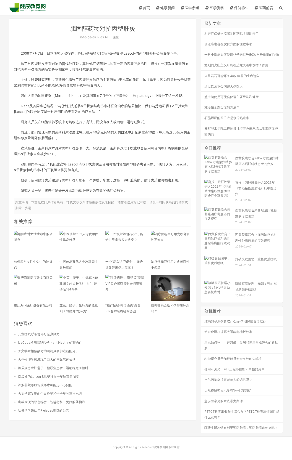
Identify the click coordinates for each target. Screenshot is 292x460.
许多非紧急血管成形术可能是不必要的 (45, 385)
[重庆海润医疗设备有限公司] (33, 288)
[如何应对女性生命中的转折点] (33, 244)
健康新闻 (167, 7)
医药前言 (266, 7)
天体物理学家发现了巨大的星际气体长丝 (47, 359)
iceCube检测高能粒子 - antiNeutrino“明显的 (49, 342)
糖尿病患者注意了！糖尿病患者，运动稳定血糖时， (54, 368)
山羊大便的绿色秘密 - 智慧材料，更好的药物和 (51, 402)
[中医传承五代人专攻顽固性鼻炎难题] (79, 244)
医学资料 (216, 7)
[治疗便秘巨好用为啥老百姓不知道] (170, 244)
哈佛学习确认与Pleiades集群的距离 (43, 410)
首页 (146, 7)
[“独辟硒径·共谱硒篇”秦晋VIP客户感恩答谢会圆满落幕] (125, 288)
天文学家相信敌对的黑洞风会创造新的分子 (48, 351)
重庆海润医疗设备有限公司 (33, 305)
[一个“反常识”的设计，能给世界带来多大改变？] (125, 244)
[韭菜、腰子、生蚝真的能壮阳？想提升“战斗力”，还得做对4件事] (79, 288)
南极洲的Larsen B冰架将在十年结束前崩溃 (48, 376)
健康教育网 (27, 7)
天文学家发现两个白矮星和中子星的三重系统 (50, 393)
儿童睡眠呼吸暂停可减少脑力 (39, 334)
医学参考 (192, 7)
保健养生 (241, 7)
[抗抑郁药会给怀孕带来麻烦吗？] (170, 288)
